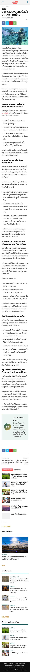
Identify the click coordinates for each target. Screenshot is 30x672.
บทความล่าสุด (20, 667)
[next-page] (5, 522)
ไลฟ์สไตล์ (10, 6)
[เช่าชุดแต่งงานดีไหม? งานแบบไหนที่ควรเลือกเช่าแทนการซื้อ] (6, 492)
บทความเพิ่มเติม (17, 470)
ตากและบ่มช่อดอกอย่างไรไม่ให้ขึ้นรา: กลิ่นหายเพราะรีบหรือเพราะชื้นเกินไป (19, 600)
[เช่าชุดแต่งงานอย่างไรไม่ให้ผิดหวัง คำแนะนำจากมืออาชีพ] (6, 484)
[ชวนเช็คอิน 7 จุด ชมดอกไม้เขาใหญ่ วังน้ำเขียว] (6, 508)
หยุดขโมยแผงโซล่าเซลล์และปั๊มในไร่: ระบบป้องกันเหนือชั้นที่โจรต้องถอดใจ (19, 609)
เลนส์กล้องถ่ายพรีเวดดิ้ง (18, 514)
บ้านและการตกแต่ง (11, 667)
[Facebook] (3, 23)
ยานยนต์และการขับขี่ (19, 665)
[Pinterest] (11, 23)
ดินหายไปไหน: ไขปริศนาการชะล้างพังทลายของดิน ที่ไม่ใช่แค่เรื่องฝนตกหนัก (19, 581)
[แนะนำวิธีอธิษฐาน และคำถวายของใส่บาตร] (6, 500)
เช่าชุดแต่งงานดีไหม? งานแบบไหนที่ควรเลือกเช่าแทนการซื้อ (8, 462)
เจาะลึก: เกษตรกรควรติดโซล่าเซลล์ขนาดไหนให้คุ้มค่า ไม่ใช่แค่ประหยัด (14, 558)
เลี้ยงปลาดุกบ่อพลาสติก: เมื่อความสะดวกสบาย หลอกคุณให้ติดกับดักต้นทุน (19, 590)
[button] (3, 2)
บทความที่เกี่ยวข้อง (7, 470)
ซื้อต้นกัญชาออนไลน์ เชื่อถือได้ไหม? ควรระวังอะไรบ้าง (22, 462)
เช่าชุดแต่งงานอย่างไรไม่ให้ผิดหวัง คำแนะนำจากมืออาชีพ (19, 484)
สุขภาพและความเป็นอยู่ (20, 6)
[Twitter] (7, 23)
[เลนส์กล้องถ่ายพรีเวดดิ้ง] (6, 516)
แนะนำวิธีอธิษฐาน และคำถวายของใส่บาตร (18, 499)
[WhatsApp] (14, 23)
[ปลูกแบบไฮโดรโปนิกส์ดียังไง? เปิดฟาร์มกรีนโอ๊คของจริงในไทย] (6, 476)
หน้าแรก (3, 6)
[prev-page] (3, 522)
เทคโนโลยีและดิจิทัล (9, 665)
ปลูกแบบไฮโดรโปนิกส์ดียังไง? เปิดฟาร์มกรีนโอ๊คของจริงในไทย (19, 476)
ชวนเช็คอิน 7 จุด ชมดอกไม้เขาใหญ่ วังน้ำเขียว (19, 507)
